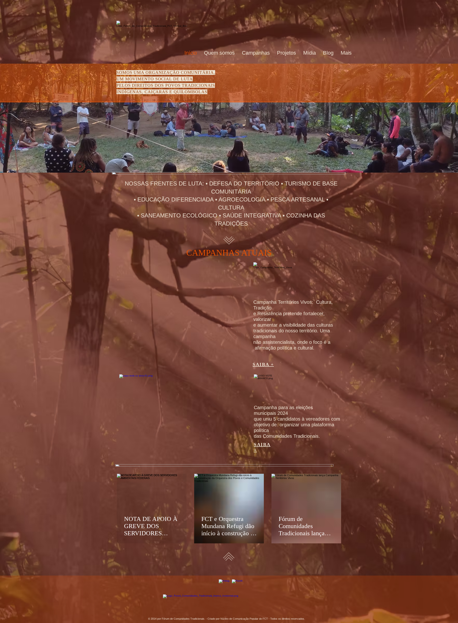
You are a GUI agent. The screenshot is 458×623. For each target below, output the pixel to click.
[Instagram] (224, 584)
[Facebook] (237, 584)
